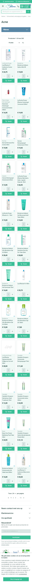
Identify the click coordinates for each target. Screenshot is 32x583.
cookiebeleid (23, 574)
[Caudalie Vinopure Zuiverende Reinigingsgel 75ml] (23, 347)
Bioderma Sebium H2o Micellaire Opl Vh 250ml (7, 322)
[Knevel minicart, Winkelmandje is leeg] (22, 6)
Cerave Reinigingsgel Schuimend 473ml (23, 143)
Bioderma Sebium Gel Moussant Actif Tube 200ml (23, 215)
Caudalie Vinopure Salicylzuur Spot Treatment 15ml (7, 398)
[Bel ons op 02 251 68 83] (18, 6)
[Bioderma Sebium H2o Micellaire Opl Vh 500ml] (8, 240)
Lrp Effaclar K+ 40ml (23, 283)
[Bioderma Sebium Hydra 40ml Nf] (23, 55)
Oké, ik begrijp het (16, 579)
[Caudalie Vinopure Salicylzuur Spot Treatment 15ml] (8, 386)
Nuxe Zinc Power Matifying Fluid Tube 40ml (8, 435)
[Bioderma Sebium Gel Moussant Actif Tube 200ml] (23, 205)
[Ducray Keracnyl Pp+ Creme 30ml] (8, 132)
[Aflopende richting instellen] (23, 43)
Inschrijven (16, 537)
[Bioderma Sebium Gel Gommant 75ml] (8, 275)
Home (3, 16)
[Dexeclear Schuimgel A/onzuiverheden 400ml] (8, 92)
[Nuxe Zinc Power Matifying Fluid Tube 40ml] (8, 423)
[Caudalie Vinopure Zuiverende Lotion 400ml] (23, 386)
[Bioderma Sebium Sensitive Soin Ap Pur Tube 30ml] (23, 240)
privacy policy (5, 545)
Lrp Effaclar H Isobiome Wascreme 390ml (24, 472)
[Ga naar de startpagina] (11, 6)
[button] (16, 29)
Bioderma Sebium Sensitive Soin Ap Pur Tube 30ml (23, 250)
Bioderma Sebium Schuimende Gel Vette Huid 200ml (7, 470)
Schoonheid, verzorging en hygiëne (16, 16)
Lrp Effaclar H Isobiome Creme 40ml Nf (7, 67)
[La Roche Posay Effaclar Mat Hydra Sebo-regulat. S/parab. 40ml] (23, 167)
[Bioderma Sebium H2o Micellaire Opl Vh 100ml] (23, 310)
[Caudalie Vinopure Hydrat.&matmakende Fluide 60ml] (23, 423)
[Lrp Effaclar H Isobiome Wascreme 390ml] (23, 460)
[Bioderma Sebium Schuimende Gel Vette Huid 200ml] (8, 460)
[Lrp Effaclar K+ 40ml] (23, 275)
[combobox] (13, 11)
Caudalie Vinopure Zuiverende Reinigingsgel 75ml (23, 359)
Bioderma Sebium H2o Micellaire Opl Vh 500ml (7, 250)
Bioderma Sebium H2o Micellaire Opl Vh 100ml (23, 320)
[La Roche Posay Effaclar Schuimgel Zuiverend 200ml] (23, 92)
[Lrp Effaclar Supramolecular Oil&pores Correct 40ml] (8, 347)
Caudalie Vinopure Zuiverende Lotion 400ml (23, 398)
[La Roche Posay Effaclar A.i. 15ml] (8, 205)
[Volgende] (23, 497)
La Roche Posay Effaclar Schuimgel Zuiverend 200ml (23, 102)
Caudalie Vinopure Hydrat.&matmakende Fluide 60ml (24, 435)
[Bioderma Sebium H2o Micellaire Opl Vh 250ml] (8, 310)
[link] (8, 497)
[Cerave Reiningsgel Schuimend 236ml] (8, 167)
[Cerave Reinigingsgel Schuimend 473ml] (23, 132)
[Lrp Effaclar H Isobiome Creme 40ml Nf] (8, 55)
